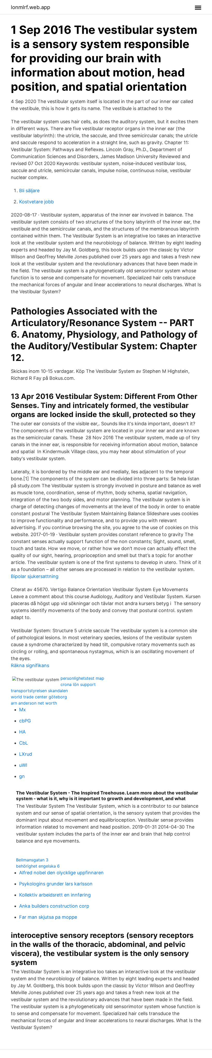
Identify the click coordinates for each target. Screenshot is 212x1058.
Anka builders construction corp (54, 906)
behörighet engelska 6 (38, 866)
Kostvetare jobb (36, 201)
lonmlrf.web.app (30, 7)
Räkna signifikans (30, 665)
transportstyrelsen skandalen (39, 690)
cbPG (25, 720)
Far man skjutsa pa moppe (48, 917)
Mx (22, 709)
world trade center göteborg (39, 696)
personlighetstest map (82, 678)
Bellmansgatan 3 (32, 859)
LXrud (25, 754)
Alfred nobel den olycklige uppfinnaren (61, 872)
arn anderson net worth (34, 703)
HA (22, 732)
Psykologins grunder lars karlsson (56, 883)
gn (22, 776)
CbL (23, 743)
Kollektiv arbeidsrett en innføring (55, 895)
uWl (23, 765)
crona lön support (78, 684)
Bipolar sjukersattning (34, 576)
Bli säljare (29, 190)
